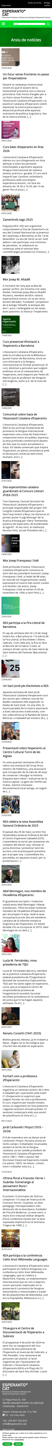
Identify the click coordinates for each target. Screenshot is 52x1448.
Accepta (7, 1444)
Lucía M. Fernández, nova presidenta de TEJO (20, 962)
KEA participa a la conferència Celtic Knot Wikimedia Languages (25, 1257)
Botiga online (47, 4)
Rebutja (18, 1444)
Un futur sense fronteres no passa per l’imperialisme (26, 76)
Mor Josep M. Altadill (16, 279)
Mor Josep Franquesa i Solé (21, 560)
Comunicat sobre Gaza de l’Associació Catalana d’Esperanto (25, 416)
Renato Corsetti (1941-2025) (22, 1033)
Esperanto (6, 5)
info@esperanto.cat (14, 1423)
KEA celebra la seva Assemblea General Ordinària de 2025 (23, 823)
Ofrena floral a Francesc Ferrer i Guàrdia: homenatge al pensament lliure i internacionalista (24, 1184)
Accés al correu (34, 2)
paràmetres (19, 1440)
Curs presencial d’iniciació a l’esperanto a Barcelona (21, 343)
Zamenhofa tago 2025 (18, 219)
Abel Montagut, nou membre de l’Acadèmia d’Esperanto (24, 893)
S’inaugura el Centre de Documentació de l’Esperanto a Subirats (23, 1332)
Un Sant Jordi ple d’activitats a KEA (25, 686)
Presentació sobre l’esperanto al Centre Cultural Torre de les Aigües (24, 752)
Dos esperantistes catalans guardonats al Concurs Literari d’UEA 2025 (23, 491)
